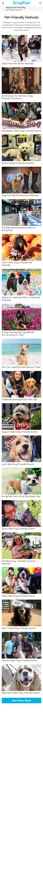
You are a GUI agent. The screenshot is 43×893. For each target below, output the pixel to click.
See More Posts (21, 700)
